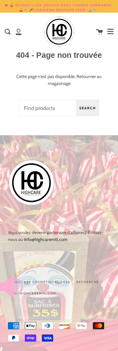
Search (87, 108)
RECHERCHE (87, 282)
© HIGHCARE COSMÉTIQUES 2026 (39, 282)
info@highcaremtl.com (32, 293)
